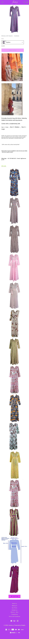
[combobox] (12, 42)
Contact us (14, 610)
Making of (14, 605)
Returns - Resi (14, 612)
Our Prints (14, 607)
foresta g (11, 625)
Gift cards (3, 166)
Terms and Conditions (14, 616)
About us (14, 603)
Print (2, 38)
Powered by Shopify (19, 625)
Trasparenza (14, 614)
